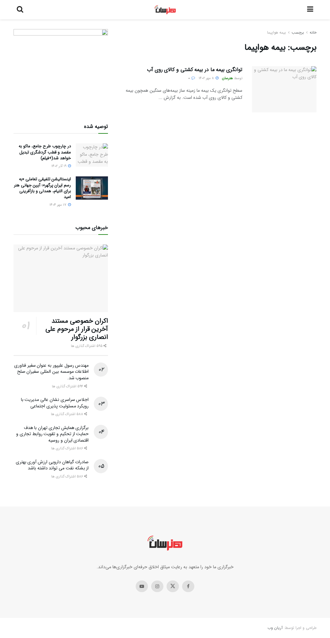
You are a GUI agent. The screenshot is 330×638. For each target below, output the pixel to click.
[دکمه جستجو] (20, 9)
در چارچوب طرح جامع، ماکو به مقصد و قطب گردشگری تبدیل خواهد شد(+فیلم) (45, 152)
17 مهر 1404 (58, 205)
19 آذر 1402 (59, 166)
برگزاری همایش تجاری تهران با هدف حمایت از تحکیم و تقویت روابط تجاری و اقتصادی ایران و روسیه (52, 434)
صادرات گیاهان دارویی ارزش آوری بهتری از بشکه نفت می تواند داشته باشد (52, 465)
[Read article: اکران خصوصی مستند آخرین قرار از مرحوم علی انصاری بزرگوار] (61, 278)
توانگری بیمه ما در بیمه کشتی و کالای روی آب (194, 70)
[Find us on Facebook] (188, 586)
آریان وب (275, 628)
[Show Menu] (310, 9)
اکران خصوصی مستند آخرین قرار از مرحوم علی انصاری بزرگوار (76, 329)
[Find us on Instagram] (157, 586)
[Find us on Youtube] (142, 586)
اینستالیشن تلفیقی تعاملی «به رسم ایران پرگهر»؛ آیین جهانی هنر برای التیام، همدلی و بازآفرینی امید (42, 188)
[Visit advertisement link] (61, 68)
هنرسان (227, 78)
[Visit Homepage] (165, 9)
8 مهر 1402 (207, 78)
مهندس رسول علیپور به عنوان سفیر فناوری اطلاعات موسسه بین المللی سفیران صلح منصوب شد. (51, 372)
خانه (313, 32)
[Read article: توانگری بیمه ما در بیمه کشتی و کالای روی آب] (284, 89)
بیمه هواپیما (276, 32)
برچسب (298, 32)
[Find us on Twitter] (173, 586)
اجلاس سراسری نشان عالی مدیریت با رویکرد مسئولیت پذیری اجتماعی (55, 403)
